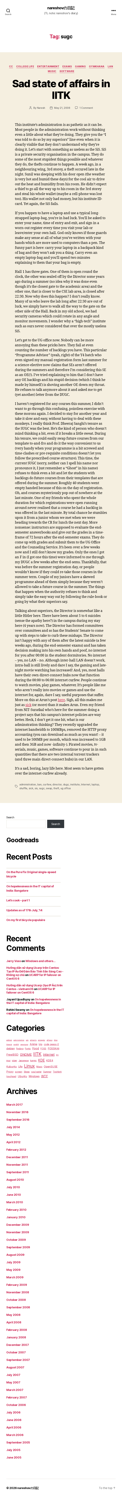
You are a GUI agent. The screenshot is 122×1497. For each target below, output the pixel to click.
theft (56, 788)
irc (57, 1054)
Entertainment (48, 66)
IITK (37, 1054)
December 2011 (17, 1157)
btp (40, 1044)
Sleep (27, 1071)
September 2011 (17, 1172)
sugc (42, 788)
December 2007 (17, 1345)
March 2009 (14, 1277)
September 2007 (18, 1360)
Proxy (10, 1071)
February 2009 (16, 1284)
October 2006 (16, 1405)
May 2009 (13, 1269)
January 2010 (16, 1217)
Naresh (41, 107)
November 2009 (17, 1232)
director (57, 784)
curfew (47, 784)
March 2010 (14, 1202)
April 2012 (13, 1142)
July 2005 (13, 1450)
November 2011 (17, 1164)
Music (52, 71)
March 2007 (14, 1390)
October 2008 (16, 1299)
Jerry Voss (13, 961)
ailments (33, 1040)
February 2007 (16, 1397)
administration (27, 784)
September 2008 (18, 1307)
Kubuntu (11, 1066)
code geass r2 (51, 1044)
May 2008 (13, 1315)
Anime (33, 1044)
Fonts (28, 1048)
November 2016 (17, 1112)
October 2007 (16, 1352)
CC (11, 66)
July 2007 (13, 1375)
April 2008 (13, 1322)
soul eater (36, 1071)
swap (49, 788)
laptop (95, 784)
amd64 (16, 1045)
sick (28, 705)
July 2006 (13, 1412)
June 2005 (13, 1457)
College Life (25, 66)
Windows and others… (40, 961)
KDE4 (49, 1060)
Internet (85, 784)
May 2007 (13, 1382)
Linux (29, 1066)
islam (14, 1060)
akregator (41, 1040)
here (61, 700)
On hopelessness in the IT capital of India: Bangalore (33, 1001)
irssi (8, 1060)
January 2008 (16, 1337)
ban (39, 784)
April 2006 (13, 1427)
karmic (33, 1060)
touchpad (11, 1076)
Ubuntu (22, 1076)
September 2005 (18, 1442)
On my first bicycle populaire (25, 920)
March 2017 (14, 1104)
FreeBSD (12, 1054)
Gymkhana (96, 66)
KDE (41, 1060)
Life (20, 1066)
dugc (66, 784)
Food (35, 1048)
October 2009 (16, 1239)
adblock (9, 1040)
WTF (44, 1076)
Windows (34, 1076)
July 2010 (13, 1187)
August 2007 (15, 1367)
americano (24, 1045)
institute (75, 784)
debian (10, 1048)
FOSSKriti (53, 1048)
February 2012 (16, 1149)
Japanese (24, 1060)
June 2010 (13, 1194)
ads (27, 1040)
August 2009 (15, 1254)
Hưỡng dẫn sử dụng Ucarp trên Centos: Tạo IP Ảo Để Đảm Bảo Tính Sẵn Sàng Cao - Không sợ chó (34, 971)
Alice (56, 1040)
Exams (67, 66)
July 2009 (13, 1262)
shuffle (23, 788)
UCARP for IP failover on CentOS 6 (30, 990)
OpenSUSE (51, 1066)
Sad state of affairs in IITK (61, 89)
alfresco (49, 1040)
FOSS (43, 1048)
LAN (110, 66)
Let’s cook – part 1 (18, 900)
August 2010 (15, 1179)
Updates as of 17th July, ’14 (24, 910)
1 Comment (86, 107)
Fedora (19, 1048)
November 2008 (17, 1292)
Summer (47, 1071)
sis (36, 788)
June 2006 (13, 1420)
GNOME (26, 1054)
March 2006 (14, 1435)
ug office (66, 788)
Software (67, 71)
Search (10, 817)
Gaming (80, 66)
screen (18, 1071)
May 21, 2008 (62, 107)
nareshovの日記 (61, 8)
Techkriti (57, 1071)
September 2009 (18, 1247)
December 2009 (17, 1224)
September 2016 (17, 1119)
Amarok (9, 1045)
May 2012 (13, 1134)
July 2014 (13, 1127)
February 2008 (16, 1330)
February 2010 (16, 1209)
